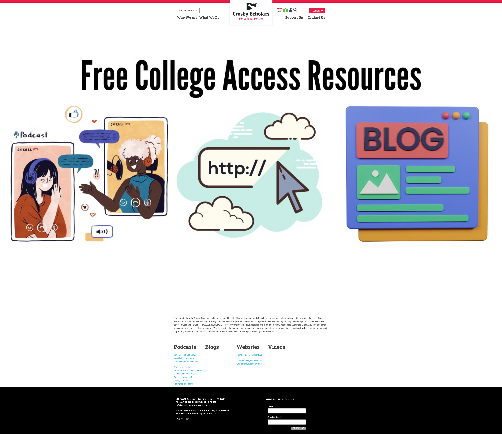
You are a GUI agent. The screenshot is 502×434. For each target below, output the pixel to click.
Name (270, 406)
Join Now (317, 10)
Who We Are (187, 17)
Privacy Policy (182, 418)
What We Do (209, 17)
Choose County (186, 10)
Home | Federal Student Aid (249, 354)
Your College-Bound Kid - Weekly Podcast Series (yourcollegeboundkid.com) (186, 358)
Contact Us (316, 17)
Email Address (275, 417)
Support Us (294, 17)
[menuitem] (251, 17)
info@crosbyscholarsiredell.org (192, 405)
